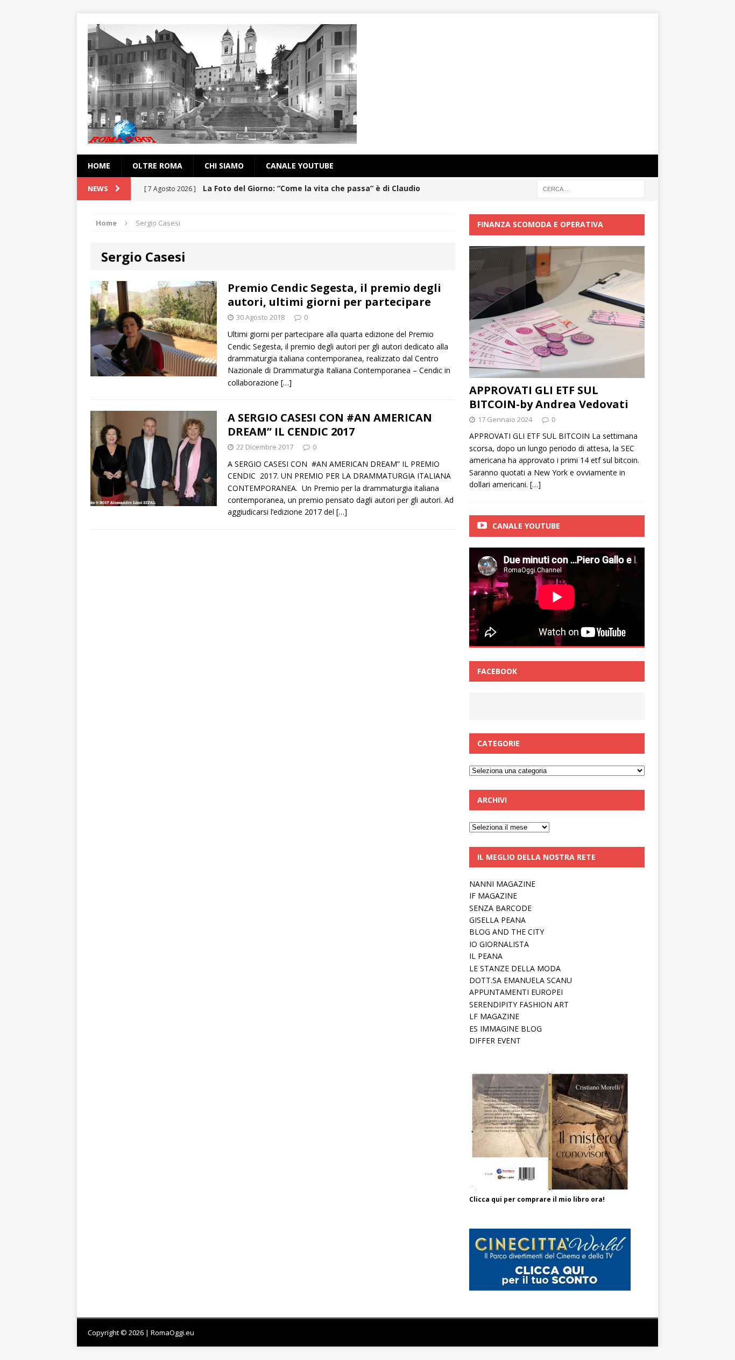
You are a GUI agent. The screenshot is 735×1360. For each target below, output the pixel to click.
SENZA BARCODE (500, 908)
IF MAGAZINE (493, 896)
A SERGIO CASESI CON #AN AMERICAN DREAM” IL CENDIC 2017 (330, 424)
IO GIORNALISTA (499, 944)
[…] (286, 382)
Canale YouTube (300, 165)
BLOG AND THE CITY (506, 932)
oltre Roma (157, 165)
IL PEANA (486, 956)
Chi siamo (224, 165)
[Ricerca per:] (591, 188)
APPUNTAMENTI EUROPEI (516, 992)
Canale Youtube (526, 526)
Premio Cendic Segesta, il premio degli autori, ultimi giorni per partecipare (334, 295)
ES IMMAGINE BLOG (505, 1028)
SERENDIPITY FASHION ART (519, 1004)
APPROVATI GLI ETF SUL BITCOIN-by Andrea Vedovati (548, 397)
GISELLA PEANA (497, 920)
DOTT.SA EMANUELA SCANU (520, 980)
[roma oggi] (367, 84)
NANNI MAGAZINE (502, 884)
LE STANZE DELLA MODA (515, 968)
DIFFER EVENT (495, 1040)
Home (99, 165)
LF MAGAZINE (494, 1016)
